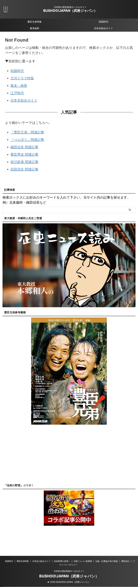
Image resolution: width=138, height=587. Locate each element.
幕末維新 (34, 28)
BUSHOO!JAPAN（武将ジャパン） (70, 11)
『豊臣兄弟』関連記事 (27, 132)
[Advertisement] (69, 456)
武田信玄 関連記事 (24, 169)
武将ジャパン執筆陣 (83, 561)
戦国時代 (103, 21)
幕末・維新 (18, 86)
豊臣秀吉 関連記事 (24, 154)
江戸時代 (17, 93)
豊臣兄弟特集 (34, 21)
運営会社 (125, 561)
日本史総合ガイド (103, 28)
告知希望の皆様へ (62, 561)
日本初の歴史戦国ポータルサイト (69, 571)
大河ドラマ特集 (22, 78)
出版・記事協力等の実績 (106, 561)
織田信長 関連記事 (24, 147)
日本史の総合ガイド (41, 561)
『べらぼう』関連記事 (27, 140)
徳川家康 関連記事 (24, 162)
